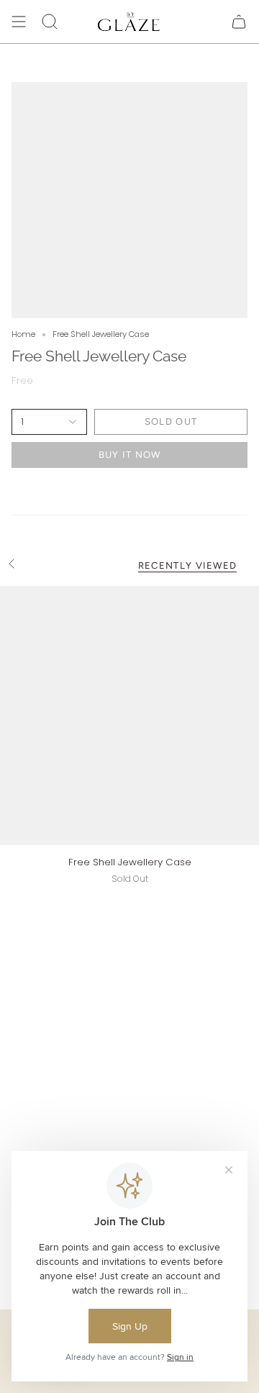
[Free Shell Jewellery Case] (129, 715)
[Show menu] (18, 21)
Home (23, 334)
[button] (49, 21)
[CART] (238, 21)
